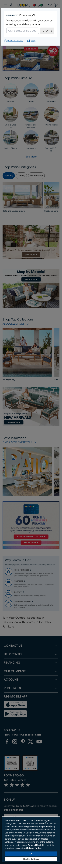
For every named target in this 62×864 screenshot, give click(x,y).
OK (31, 854)
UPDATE (47, 30)
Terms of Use (34, 845)
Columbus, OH (27, 15)
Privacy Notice (34, 848)
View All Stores (15, 41)
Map (33, 41)
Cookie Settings (31, 859)
